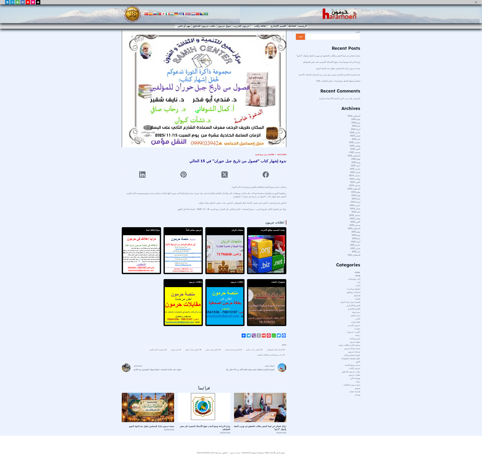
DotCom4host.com (205, 452)
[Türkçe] (146, 13)
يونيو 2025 (355, 162)
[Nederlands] (193, 13)
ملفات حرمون (354, 375)
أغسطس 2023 (354, 228)
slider (271, 154)
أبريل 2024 (355, 202)
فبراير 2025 (355, 172)
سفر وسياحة (355, 338)
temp (357, 275)
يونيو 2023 (356, 235)
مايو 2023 (356, 238)
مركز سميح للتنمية (261, 154)
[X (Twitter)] (38, 2)
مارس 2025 (355, 169)
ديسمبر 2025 (354, 142)
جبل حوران (176, 350)
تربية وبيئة (356, 312)
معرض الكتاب (354, 368)
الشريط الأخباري (353, 305)
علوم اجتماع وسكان (352, 355)
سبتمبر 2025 (354, 152)
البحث (357, 32)
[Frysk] (180, 13)
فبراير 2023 (355, 248)
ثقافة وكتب (260, 25)
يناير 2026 (356, 139)
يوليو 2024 (355, 192)
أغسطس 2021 (354, 255)
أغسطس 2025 (354, 155)
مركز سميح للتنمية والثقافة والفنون (271, 355)
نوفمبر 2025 (355, 145)
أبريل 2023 (355, 241)
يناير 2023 (356, 251)
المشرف (356, 98)
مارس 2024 (355, 205)
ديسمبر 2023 (354, 215)
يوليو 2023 (355, 231)
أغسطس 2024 (354, 188)
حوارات (357, 328)
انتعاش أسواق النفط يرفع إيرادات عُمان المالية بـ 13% (338, 81)
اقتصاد (357, 299)
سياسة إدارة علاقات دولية (349, 345)
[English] (189, 13)
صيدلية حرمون (354, 351)
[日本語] (163, 13)
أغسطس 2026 (354, 116)
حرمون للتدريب (241, 25)
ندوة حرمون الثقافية (352, 385)
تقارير (357, 318)
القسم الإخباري (278, 25)
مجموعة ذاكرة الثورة (158, 350)
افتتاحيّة (292, 25)
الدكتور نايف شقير (213, 350)
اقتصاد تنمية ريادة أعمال (350, 302)
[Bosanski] (202, 13)
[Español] (151, 13)
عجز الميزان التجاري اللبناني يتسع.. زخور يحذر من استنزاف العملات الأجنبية (329, 74)
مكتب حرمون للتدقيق (204, 25)
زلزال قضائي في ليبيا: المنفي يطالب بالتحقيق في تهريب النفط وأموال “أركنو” (328, 55)
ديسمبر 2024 (354, 175)
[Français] (185, 13)
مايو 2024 (356, 198)
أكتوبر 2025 (355, 149)
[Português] (159, 13)
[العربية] (206, 13)
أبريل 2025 (355, 165)
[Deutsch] (176, 13)
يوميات (357, 394)
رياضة (357, 335)
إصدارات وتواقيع (353, 292)
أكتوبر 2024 (355, 182)
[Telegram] (12, 2)
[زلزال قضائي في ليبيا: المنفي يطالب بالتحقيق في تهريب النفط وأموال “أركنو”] (260, 407)
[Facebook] (22, 2)
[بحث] (476, 2)
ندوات (357, 381)
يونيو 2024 (355, 195)
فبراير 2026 (355, 135)
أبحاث (357, 285)
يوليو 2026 (355, 119)
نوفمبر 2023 (355, 218)
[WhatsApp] (17, 2)
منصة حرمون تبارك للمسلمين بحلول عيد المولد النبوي (151, 426)
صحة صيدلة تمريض (352, 348)
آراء (358, 282)
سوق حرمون (224, 25)
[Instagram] (33, 2)
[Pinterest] (183, 174)
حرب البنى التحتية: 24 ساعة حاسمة (333, 98)
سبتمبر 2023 (354, 225)
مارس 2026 (355, 132)
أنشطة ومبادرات (353, 289)
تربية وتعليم (355, 315)
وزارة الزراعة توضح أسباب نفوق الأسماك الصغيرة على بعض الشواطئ (331, 62)
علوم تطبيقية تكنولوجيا (351, 358)
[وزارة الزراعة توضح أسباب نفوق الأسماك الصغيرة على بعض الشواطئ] (204, 407)
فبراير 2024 (355, 208)
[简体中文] (198, 13)
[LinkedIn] (7, 2)
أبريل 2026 (355, 129)
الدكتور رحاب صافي (254, 350)
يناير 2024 (356, 212)
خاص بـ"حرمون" (353, 332)
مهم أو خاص (184, 25)
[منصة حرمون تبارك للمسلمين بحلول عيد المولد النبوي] (148, 407)
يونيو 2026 (355, 122)
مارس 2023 (355, 245)
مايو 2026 (356, 125)
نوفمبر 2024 (355, 179)
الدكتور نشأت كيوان (193, 350)
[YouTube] (28, 2)
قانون (358, 361)
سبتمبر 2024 (354, 185)
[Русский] (155, 13)
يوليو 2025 (355, 159)
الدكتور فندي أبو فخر (233, 350)
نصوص (357, 388)
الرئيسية (302, 25)
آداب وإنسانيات (354, 279)
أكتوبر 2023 (355, 222)
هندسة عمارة (354, 391)
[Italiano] (168, 13)
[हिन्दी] (172, 13)
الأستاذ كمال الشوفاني (276, 350)
